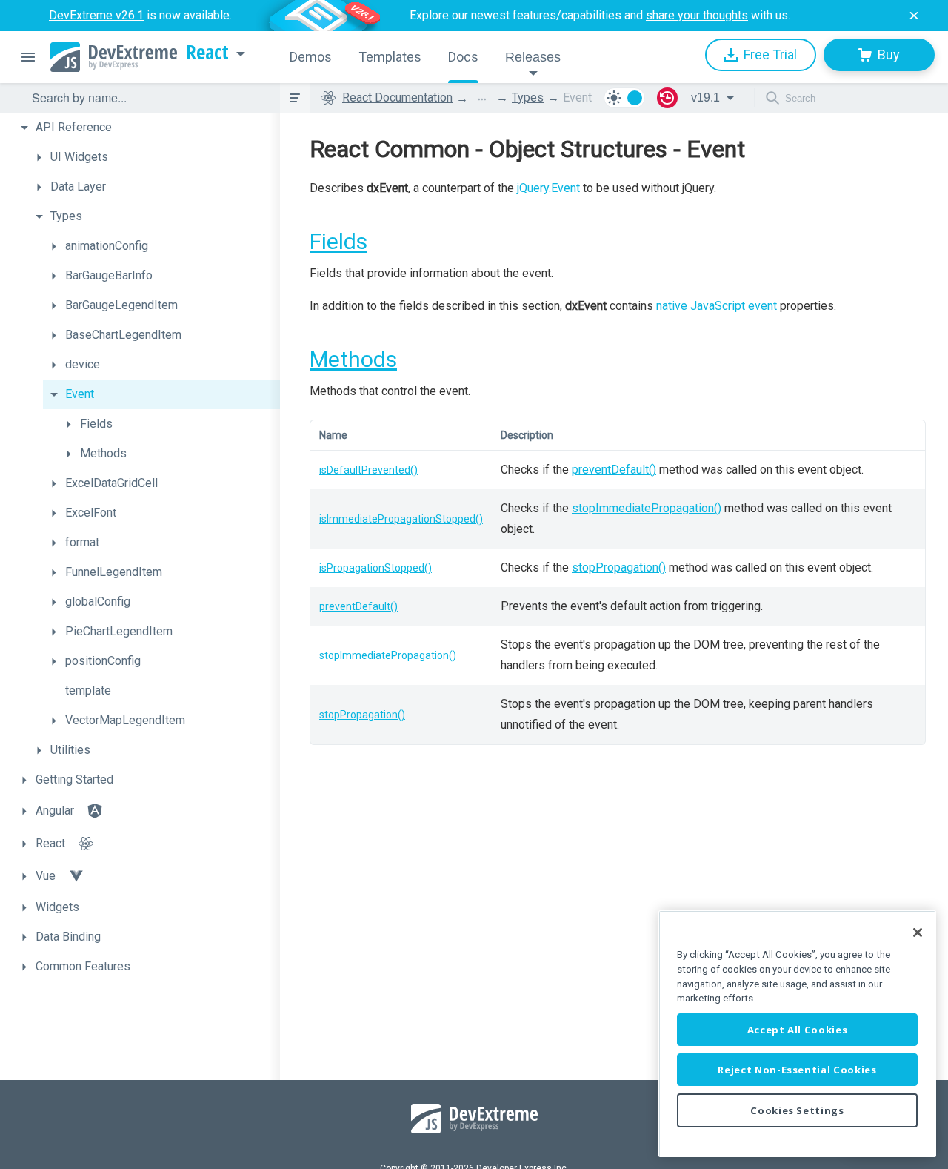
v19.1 (705, 97)
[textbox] (146, 98)
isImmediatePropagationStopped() (401, 519)
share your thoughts (697, 15)
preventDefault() (614, 470)
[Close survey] (914, 15)
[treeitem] (146, 127)
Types (528, 97)
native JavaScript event (716, 306)
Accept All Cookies (797, 1029)
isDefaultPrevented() (368, 470)
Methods (353, 359)
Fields (338, 241)
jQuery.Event (548, 188)
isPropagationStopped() (375, 568)
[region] (797, 1033)
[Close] (917, 932)
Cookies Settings (797, 1110)
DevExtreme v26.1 (96, 15)
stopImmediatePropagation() (646, 508)
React (207, 52)
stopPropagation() (619, 567)
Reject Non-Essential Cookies (797, 1069)
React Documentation (397, 97)
